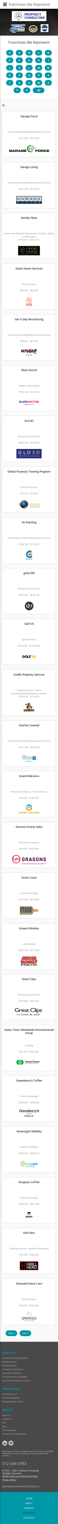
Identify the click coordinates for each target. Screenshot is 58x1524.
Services (29, 1508)
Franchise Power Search (12, 1401)
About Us (6, 1415)
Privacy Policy (9, 1479)
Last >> (25, 1333)
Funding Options (9, 1361)
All (38, 90)
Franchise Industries (11, 1398)
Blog (4, 1426)
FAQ (4, 1422)
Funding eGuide (9, 1365)
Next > (11, 1333)
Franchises (29, 1512)
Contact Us (7, 1419)
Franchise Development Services (16, 1380)
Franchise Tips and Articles (14, 1434)
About (29, 1503)
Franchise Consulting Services (15, 1358)
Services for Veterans (11, 1373)
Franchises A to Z (9, 1394)
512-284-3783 (14, 1463)
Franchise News (9, 1430)
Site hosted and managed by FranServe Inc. (20, 1486)
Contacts (29, 1517)
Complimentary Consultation (15, 1376)
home (29, 1498)
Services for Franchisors (12, 1369)
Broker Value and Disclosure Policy (20, 1476)
